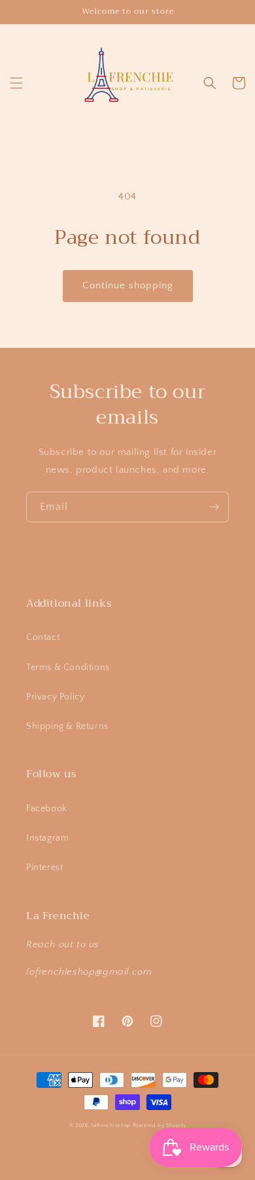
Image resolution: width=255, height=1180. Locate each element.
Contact (43, 637)
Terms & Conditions (68, 667)
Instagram (47, 838)
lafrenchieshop (111, 1125)
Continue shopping (127, 285)
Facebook (46, 808)
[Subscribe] (213, 507)
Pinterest (44, 867)
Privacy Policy (55, 697)
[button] (16, 83)
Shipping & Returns (67, 726)
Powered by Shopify (159, 1125)
